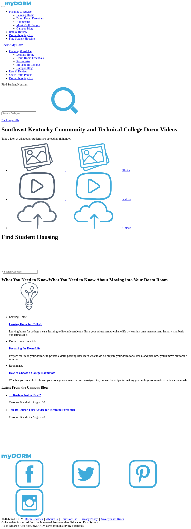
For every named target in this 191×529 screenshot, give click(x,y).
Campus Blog (24, 28)
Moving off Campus (28, 25)
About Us (52, 519)
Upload (126, 227)
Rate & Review (18, 31)
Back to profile (10, 120)
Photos (126, 170)
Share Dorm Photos (20, 74)
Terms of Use (69, 519)
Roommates (23, 21)
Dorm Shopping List (21, 35)
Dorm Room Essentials (30, 18)
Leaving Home (25, 15)
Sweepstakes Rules (112, 519)
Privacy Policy (89, 519)
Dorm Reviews (34, 519)
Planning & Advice (20, 11)
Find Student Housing (22, 38)
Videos (126, 199)
